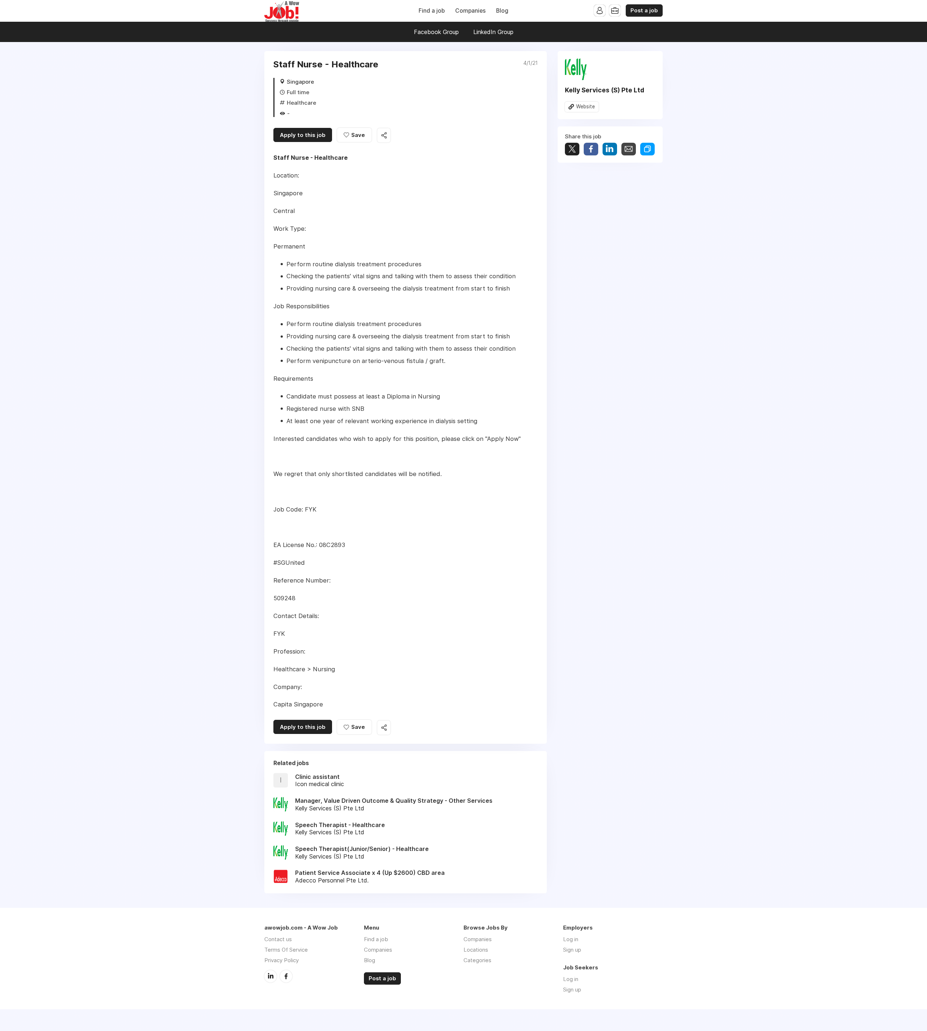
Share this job (383, 135)
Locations (476, 949)
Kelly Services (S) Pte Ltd (604, 90)
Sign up (572, 949)
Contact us (278, 939)
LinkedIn (270, 976)
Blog (502, 10)
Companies (470, 10)
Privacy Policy (281, 960)
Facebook (286, 976)
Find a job (432, 10)
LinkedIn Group (493, 32)
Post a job (644, 10)
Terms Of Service (286, 949)
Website (585, 106)
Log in (570, 939)
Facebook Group (436, 32)
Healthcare (301, 102)
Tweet (572, 149)
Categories (477, 960)
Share (591, 149)
